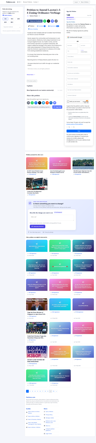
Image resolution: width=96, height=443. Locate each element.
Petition (32, 26)
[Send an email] (52, 21)
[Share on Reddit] (47, 102)
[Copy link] (56, 21)
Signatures (54, 26)
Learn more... (8, 15)
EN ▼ (20, 2)
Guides (28, 409)
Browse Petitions (27, 2)
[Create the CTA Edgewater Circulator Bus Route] (36, 187)
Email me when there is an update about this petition (78, 113)
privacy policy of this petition (75, 124)
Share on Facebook (36, 21)
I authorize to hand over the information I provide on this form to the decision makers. (79, 118)
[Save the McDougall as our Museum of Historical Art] (60, 166)
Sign (79, 131)
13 (53, 391)
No (74, 127)
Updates (41, 26)
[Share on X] (48, 21)
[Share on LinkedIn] (50, 102)
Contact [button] (35, 2)
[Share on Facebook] (36, 102)
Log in (76, 2)
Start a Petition (85, 2)
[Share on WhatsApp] (44, 21)
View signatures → (71, 19)
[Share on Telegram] (43, 102)
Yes (69, 127)
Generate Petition (38, 226)
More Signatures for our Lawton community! (40, 90)
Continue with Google (76, 37)
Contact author (32, 81)
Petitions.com (10, 2)
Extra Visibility (34, 29)
